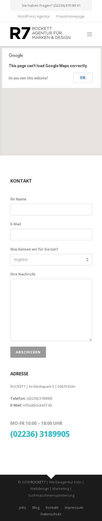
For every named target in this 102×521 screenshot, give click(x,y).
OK (83, 78)
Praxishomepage (70, 16)
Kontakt (52, 507)
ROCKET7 (37, 482)
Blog (35, 507)
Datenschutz (51, 514)
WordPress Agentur (34, 16)
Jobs (22, 507)
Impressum (74, 507)
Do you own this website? (28, 78)
